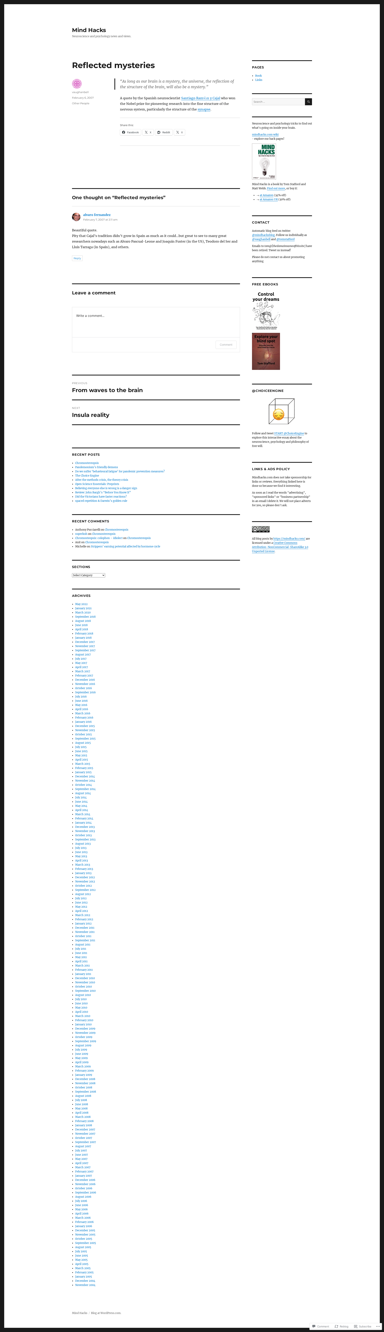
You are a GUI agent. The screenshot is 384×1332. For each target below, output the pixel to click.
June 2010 (81, 1003)
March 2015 (82, 764)
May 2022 (81, 604)
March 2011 (82, 965)
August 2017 (83, 654)
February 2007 (84, 1171)
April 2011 (81, 961)
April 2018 (81, 629)
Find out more (276, 188)
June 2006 (81, 1205)
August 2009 (83, 1045)
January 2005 (83, 1276)
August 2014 (83, 793)
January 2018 (83, 637)
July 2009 (81, 1049)
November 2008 (85, 1083)
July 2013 (80, 848)
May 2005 (81, 1260)
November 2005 (85, 1234)
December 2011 (84, 927)
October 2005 (83, 1239)
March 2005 (83, 1268)
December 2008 (85, 1079)
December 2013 (85, 827)
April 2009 (82, 1062)
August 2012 (83, 894)
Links (258, 80)
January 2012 (83, 923)
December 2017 (85, 642)
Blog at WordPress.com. (106, 1313)
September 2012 (85, 890)
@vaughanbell (261, 239)
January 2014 (83, 822)
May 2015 (81, 755)
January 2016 (83, 722)
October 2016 (83, 688)
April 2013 (81, 860)
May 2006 (81, 1209)
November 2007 (85, 1133)
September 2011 (85, 940)
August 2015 (83, 743)
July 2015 (81, 747)
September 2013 (85, 839)
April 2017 (81, 667)
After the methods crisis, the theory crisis (101, 480)
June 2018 (81, 625)
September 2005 (85, 1243)
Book (258, 75)
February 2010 (84, 1020)
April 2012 (81, 911)
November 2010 (85, 982)
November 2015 (85, 730)
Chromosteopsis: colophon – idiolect (99, 538)
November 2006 (85, 1184)
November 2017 (85, 646)
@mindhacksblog (263, 235)
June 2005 (81, 1255)
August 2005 (83, 1247)
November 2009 (85, 1033)
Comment (226, 344)
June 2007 (81, 1154)
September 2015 (85, 738)
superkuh (81, 534)
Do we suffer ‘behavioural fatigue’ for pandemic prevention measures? (120, 471)
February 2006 (84, 1222)
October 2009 (83, 1037)
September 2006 (85, 1192)
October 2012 (83, 885)
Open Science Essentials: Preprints (97, 484)
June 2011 (81, 953)
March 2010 (82, 1016)
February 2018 (84, 633)
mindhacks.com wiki (265, 134)
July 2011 (80, 949)
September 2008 (85, 1091)
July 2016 (81, 696)
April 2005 (81, 1264)
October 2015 (83, 734)
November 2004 (85, 1285)
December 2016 (85, 680)
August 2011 (82, 944)
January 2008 (83, 1125)
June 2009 (81, 1054)
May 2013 (81, 856)
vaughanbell (80, 92)
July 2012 (81, 898)
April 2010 (81, 1012)
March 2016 (82, 713)
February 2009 (84, 1070)
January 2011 (83, 974)
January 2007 (83, 1175)
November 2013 (85, 831)
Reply (77, 258)
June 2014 (81, 801)
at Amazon (266, 195)
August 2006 (83, 1196)
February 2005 (84, 1272)
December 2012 (85, 877)
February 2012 (84, 919)
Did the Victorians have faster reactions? (101, 496)
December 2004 (85, 1281)
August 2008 (83, 1096)
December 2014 (85, 776)
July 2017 (81, 658)
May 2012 (81, 906)
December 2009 (85, 1028)
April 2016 (81, 709)
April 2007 (81, 1163)
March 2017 (82, 671)
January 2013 (83, 873)
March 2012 (82, 915)
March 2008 (83, 1117)
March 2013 (82, 864)
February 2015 (84, 768)
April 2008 (81, 1112)
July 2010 (81, 999)
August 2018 (83, 621)
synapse (204, 109)
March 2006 (83, 1218)
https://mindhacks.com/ (289, 538)
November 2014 (85, 780)
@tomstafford (285, 239)
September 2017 (85, 650)
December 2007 (85, 1129)
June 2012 (81, 902)
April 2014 (81, 810)
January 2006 (83, 1226)
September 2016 (85, 692)
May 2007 (81, 1159)
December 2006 (85, 1180)
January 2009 (83, 1075)
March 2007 (83, 1167)
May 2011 (81, 957)
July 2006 (81, 1201)
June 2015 (81, 751)
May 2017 (81, 663)
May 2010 (81, 1007)
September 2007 (85, 1142)
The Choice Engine (87, 475)
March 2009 (83, 1066)
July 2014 (81, 797)
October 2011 (83, 936)
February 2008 (84, 1121)
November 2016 (85, 684)
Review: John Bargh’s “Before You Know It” (103, 492)
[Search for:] (278, 101)
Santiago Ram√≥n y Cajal (200, 98)
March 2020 (83, 612)
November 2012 (85, 881)
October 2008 (83, 1087)
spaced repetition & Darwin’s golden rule (101, 501)
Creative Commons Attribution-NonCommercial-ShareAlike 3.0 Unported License (280, 547)
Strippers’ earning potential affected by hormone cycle (125, 546)
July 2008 (81, 1100)
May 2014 (81, 806)
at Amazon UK (269, 199)
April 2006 (82, 1213)
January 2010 (83, 1024)
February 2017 (84, 675)
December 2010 (85, 978)
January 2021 (83, 608)
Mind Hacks (89, 30)
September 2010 (85, 991)
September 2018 (85, 616)
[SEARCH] (308, 101)
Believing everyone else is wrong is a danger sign (106, 488)
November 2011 (85, 932)
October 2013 (83, 835)
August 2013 (83, 843)
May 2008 (81, 1108)
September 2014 (85, 789)
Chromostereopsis (87, 463)
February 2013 (84, 869)
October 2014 (83, 785)
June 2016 (81, 701)
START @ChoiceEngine (289, 433)
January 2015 (83, 772)
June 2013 (81, 852)
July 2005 (81, 1251)
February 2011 (84, 970)
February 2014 (84, 818)
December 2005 (85, 1230)
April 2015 (81, 759)
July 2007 (81, 1150)
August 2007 (83, 1146)
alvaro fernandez (97, 215)
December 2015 (85, 726)
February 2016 (84, 717)
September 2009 (85, 1041)
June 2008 (81, 1104)
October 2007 (83, 1138)
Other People (80, 103)
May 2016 (81, 705)
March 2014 (82, 814)
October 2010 (83, 986)
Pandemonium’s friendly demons (96, 467)
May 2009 (81, 1058)
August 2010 (83, 995)
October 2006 (83, 1188)
